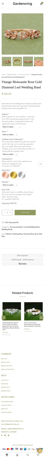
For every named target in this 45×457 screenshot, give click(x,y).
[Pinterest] (8, 435)
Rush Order (6, 189)
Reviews (22, 264)
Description (22, 255)
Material (5, 114)
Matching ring (17, 234)
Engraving (9, 203)
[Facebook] (5, 435)
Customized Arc (7, 159)
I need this (11, 199)
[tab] (22, 255)
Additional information (22, 259)
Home (3, 74)
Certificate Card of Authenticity (13, 139)
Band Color (6, 170)
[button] (41, 4)
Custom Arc (12, 166)
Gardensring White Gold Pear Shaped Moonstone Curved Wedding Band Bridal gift (11, 326)
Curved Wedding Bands (31, 227)
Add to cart (25, 212)
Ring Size (6, 182)
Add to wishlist (40, 164)
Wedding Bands (11, 74)
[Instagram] (1, 435)
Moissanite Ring (28, 234)
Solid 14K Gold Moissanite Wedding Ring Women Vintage (32, 324)
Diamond (9, 234)
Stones (5, 131)
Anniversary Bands (24, 74)
